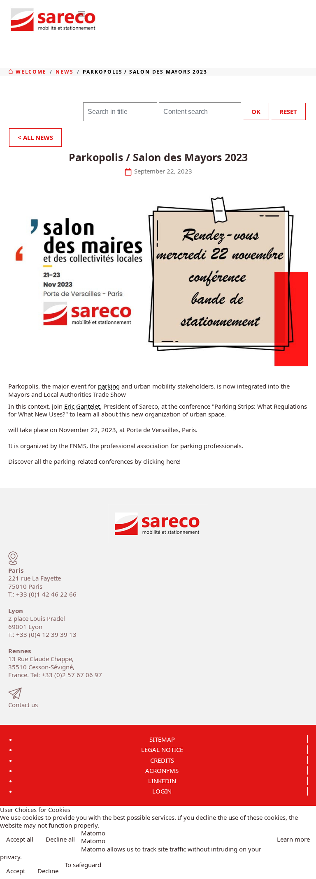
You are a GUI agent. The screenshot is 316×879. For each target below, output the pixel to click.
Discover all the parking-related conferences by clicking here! (94, 461)
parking (109, 386)
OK (255, 111)
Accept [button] (15, 871)
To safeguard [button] (83, 865)
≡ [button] (81, 13)
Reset (288, 111)
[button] (307, 870)
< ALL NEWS (35, 137)
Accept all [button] (19, 839)
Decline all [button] (60, 839)
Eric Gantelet (82, 406)
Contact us (23, 705)
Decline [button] (47, 871)
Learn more (293, 839)
